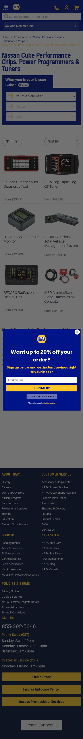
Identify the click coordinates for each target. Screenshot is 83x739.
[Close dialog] (77, 332)
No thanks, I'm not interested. (41, 396)
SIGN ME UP (41, 388)
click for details (49, 403)
